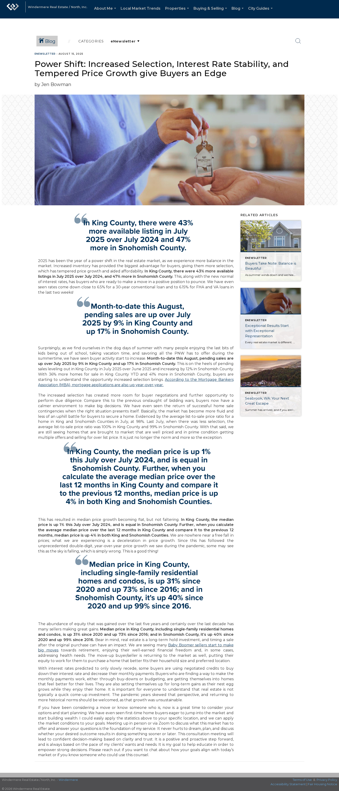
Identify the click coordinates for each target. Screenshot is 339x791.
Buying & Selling (211, 12)
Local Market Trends (141, 8)
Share (331, 62)
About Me (106, 12)
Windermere (68, 780)
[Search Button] (298, 41)
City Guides (261, 12)
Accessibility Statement (288, 784)
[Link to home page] (12, 9)
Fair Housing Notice (322, 784)
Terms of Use (302, 780)
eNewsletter (45, 53)
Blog (238, 12)
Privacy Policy (327, 780)
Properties (178, 12)
